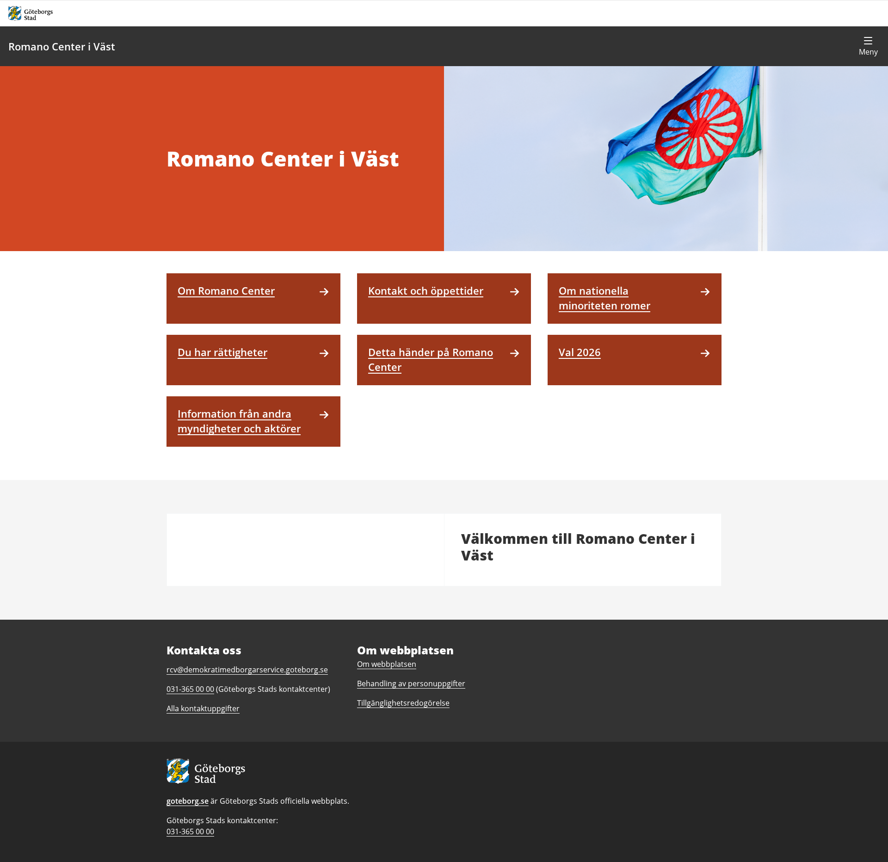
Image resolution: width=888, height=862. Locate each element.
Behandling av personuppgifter (411, 683)
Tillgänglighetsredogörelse (403, 703)
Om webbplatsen (386, 664)
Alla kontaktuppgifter (203, 708)
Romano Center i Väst (61, 46)
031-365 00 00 (190, 831)
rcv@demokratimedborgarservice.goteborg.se (247, 670)
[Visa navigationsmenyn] (868, 46)
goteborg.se (187, 801)
